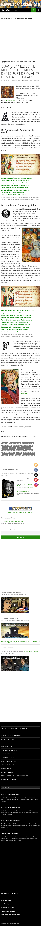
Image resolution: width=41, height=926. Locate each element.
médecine (13, 448)
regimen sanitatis (29, 452)
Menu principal (38, 10)
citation (5, 443)
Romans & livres (6, 768)
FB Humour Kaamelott (26, 512)
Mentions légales (6, 904)
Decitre (19, 486)
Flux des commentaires (8, 911)
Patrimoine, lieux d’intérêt (9, 750)
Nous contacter (6, 897)
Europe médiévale (28, 443)
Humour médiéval (7, 746)
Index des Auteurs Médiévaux (10, 794)
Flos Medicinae (7, 445)
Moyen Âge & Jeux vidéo (8, 761)
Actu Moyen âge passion (9, 779)
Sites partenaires (6, 900)
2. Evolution (13, 641)
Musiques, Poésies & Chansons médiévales (14, 732)
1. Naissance (5, 641)
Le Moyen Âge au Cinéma (8, 754)
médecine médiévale (8, 450)
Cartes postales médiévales (9, 833)
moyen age (29, 450)
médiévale (20, 450)
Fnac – (24, 484)
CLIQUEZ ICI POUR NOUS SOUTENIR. (13, 521)
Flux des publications (7, 907)
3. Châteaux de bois (24, 641)
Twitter (10, 512)
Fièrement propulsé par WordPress (10, 923)
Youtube (15, 512)
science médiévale (28, 455)
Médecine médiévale (7, 765)
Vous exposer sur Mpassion (9, 893)
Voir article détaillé (23, 491)
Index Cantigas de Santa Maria (10, 820)
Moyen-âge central (8, 452)
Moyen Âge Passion (9, 10)
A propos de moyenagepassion (10, 914)
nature (19, 452)
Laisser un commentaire (31, 81)
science (18, 455)
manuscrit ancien (27, 445)
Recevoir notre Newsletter (8, 530)
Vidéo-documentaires (8, 739)
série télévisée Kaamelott (31, 651)
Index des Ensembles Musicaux (10, 807)
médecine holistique (24, 448)
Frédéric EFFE (16, 81)
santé (12, 455)
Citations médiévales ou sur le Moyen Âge (14, 776)
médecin (5, 448)
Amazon (30, 484)
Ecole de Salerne (11, 100)
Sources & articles (7, 772)
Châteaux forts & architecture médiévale (14, 728)
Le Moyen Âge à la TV (7, 757)
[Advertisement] (20, 42)
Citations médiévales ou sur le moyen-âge (15, 61)
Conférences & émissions (9, 743)
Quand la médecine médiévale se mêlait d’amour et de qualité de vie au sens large (20, 71)
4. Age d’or (34, 641)
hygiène (16, 445)
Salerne (5, 455)
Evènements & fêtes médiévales (11, 735)
